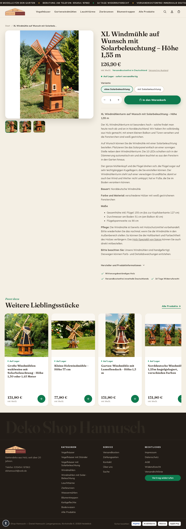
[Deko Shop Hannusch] (15, 11)
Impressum (151, 452)
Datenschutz (152, 457)
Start (7, 25)
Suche (106, 471)
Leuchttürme (87, 11)
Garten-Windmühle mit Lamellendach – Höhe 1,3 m (118, 369)
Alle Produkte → (171, 306)
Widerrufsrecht (153, 466)
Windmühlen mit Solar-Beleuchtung (73, 476)
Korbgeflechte (68, 502)
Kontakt (107, 462)
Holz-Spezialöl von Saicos (147, 239)
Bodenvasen (68, 507)
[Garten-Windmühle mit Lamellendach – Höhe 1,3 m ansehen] (135, 399)
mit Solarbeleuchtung (149, 89)
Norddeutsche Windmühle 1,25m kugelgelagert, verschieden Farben (166, 369)
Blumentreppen (126, 11)
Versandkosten (111, 452)
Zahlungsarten (111, 457)
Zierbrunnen (106, 11)
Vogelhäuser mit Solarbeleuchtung (70, 464)
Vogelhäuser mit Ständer (74, 457)
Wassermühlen (69, 492)
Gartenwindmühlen (65, 11)
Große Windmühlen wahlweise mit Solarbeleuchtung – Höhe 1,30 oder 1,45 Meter (25, 371)
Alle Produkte (147, 11)
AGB (147, 462)
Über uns (108, 466)
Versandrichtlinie (154, 471)
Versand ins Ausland (158, 70)
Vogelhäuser (43, 11)
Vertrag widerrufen (163, 478)
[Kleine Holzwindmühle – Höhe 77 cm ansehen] (88, 399)
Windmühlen (68, 470)
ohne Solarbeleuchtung (117, 89)
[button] (5, 523)
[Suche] (165, 12)
